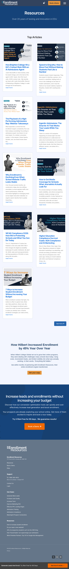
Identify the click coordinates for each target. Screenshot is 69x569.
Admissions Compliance (14, 512)
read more (9, 87)
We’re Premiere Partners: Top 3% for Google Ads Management (25, 535)
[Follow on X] (53, 557)
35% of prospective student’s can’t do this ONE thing (22, 530)
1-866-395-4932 (14, 477)
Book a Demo (54, 3)
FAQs (8, 468)
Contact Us (10, 483)
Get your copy (34, 373)
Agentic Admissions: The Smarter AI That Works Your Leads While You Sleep (50, 126)
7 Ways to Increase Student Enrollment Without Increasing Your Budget (16, 293)
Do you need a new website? (15, 527)
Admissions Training (13, 509)
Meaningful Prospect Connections (17, 515)
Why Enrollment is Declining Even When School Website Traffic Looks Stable (16, 178)
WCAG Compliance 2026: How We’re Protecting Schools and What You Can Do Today (17, 237)
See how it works (57, 565)
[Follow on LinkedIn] (57, 557)
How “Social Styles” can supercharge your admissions (22, 532)
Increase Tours (11, 501)
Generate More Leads (13, 496)
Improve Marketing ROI (14, 504)
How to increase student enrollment (17, 524)
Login (8, 486)
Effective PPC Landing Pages (15, 506)
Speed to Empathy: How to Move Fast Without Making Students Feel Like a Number (51, 68)
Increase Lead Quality (13, 498)
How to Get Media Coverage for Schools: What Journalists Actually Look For (50, 183)
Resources (10, 463)
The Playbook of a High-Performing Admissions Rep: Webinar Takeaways (17, 121)
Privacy (8, 550)
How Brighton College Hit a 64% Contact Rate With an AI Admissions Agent (17, 67)
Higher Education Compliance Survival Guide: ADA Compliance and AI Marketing (50, 239)
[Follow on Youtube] (60, 557)
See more (59, 324)
